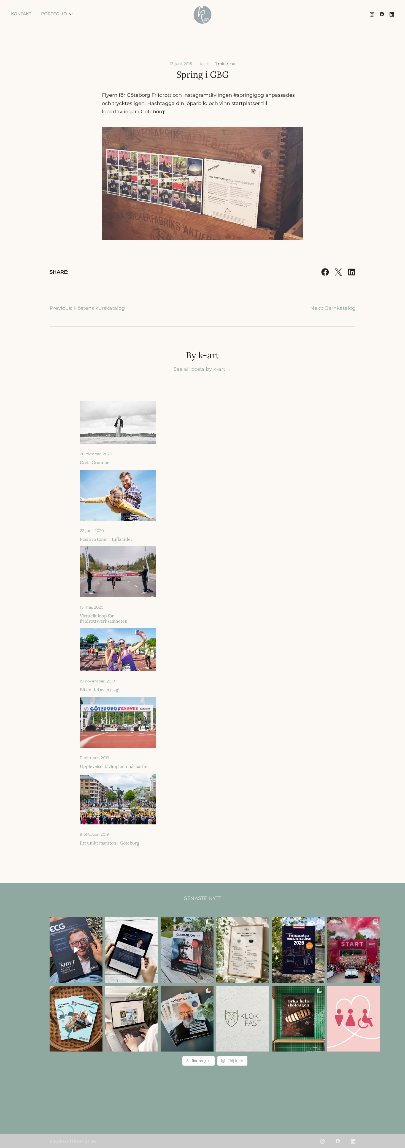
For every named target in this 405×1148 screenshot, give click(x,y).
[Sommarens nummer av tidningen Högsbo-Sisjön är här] (187, 950)
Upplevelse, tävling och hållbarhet (114, 766)
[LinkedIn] (351, 272)
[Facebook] (325, 272)
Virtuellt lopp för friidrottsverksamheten (104, 618)
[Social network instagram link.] (372, 14)
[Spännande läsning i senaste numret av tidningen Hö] (187, 1019)
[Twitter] (338, 272)
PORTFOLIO (54, 13)
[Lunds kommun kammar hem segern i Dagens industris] (298, 950)
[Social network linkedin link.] (392, 14)
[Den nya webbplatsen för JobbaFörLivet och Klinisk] (131, 950)
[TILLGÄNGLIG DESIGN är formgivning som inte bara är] (353, 1019)
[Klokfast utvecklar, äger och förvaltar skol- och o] (242, 1019)
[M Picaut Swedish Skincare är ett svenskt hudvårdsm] (242, 950)
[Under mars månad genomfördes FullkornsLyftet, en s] (298, 1019)
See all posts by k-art (202, 369)
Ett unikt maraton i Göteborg (109, 843)
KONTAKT (21, 13)
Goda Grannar (94, 462)
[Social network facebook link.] (382, 14)
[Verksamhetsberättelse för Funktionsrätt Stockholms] (76, 1019)
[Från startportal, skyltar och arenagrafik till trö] (353, 950)
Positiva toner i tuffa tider (106, 539)
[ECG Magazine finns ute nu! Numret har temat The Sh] (76, 950)
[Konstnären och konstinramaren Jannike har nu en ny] (131, 1019)
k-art (204, 63)
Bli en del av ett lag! (99, 689)
